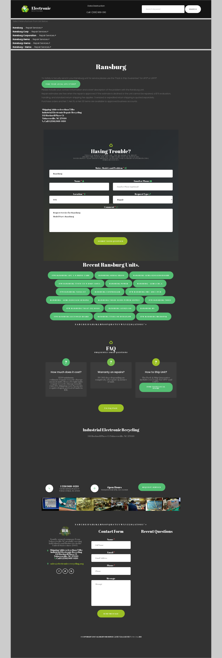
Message (111, 578)
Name (78, 181)
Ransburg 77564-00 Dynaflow (114, 317)
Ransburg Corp (21, 31)
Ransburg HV (147, 308)
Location (78, 194)
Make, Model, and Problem (109, 168)
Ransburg (18, 27)
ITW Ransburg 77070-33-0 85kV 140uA (79, 284)
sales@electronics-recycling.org (67, 563)
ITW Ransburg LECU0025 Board (71, 317)
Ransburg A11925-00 (120, 308)
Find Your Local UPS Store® (61, 84)
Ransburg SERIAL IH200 (111, 275)
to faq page (111, 408)
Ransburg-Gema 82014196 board (151, 275)
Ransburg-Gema (21, 43)
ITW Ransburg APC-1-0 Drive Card (70, 275)
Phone (111, 565)
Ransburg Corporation (24, 35)
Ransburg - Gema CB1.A (149, 284)
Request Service (151, 487)
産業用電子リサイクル (131, 637)
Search (193, 9)
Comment (110, 207)
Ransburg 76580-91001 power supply (119, 300)
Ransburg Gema (21, 39)
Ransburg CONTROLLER (107, 292)
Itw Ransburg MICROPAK (153, 317)
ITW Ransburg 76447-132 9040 (83, 308)
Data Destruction (96, 5)
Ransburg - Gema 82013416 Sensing (69, 300)
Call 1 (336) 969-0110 (96, 12)
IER (140, 637)
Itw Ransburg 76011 (160, 300)
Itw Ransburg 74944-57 (73, 292)
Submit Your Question (110, 241)
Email (111, 552)
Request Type (142, 194)
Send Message (111, 614)
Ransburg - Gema (22, 47)
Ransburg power (118, 284)
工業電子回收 (118, 637)
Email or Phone (141, 181)
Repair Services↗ (34, 27)
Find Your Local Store (156, 387)
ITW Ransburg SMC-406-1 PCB (145, 292)
